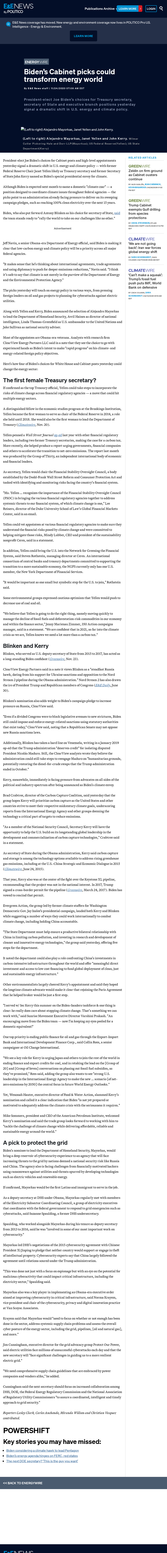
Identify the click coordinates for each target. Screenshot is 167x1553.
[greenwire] (140, 166)
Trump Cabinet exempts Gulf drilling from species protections (144, 211)
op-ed (58, 435)
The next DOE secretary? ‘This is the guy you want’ (42, 1461)
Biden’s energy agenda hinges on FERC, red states (42, 1455)
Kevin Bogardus (137, 187)
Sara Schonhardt (141, 257)
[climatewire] (142, 239)
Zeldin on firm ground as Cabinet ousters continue (145, 174)
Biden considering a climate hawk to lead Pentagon (42, 1450)
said (117, 213)
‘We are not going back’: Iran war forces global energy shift (145, 247)
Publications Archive (100, 8)
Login (151, 9)
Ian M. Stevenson (140, 223)
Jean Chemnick (153, 184)
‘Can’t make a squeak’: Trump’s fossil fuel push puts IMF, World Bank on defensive (146, 281)
